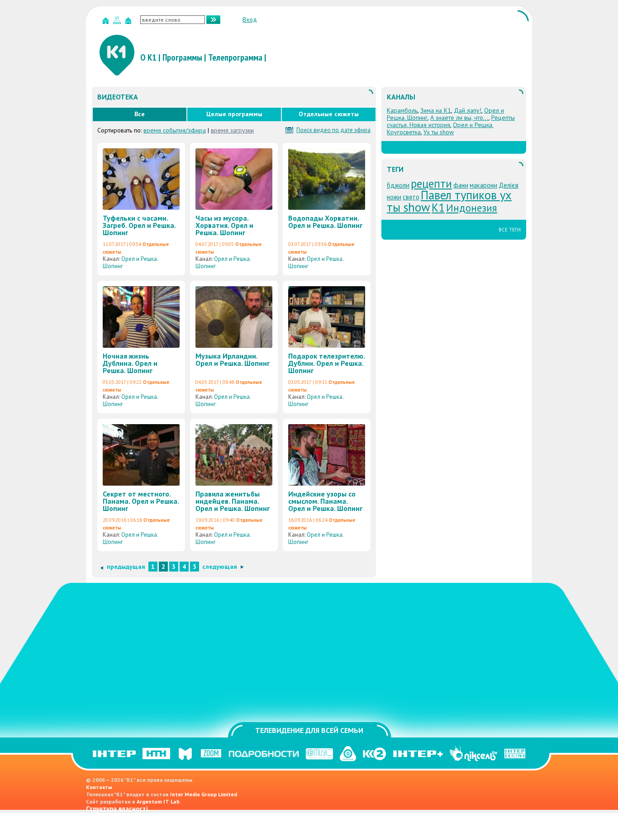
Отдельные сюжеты (329, 114)
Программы (182, 57)
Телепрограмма (235, 57)
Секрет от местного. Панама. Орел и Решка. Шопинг (141, 501)
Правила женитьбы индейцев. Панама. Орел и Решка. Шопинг (232, 501)
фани (460, 185)
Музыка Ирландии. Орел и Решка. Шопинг (232, 359)
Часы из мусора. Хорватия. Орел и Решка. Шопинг (224, 225)
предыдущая (126, 566)
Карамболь (402, 110)
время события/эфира (174, 130)
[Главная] (107, 22)
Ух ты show (438, 132)
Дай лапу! (467, 110)
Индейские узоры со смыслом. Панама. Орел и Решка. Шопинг (325, 501)
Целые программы (234, 114)
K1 (438, 207)
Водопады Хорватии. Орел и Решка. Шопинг (325, 221)
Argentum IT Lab (158, 801)
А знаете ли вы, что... (459, 117)
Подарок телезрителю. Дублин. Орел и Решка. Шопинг (326, 363)
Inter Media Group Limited (203, 794)
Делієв (508, 185)
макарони (483, 185)
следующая (219, 566)
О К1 (148, 57)
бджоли (398, 185)
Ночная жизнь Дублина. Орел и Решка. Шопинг (130, 363)
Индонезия (471, 207)
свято (411, 197)
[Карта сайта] (118, 22)
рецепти (431, 183)
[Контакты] (129, 22)
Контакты (99, 787)
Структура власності (117, 808)
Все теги (510, 230)
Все (139, 114)
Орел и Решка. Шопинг (130, 262)
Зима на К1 (435, 110)
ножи (394, 197)
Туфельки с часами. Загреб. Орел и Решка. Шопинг (139, 225)
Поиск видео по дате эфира (333, 130)
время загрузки (232, 130)
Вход (249, 19)
